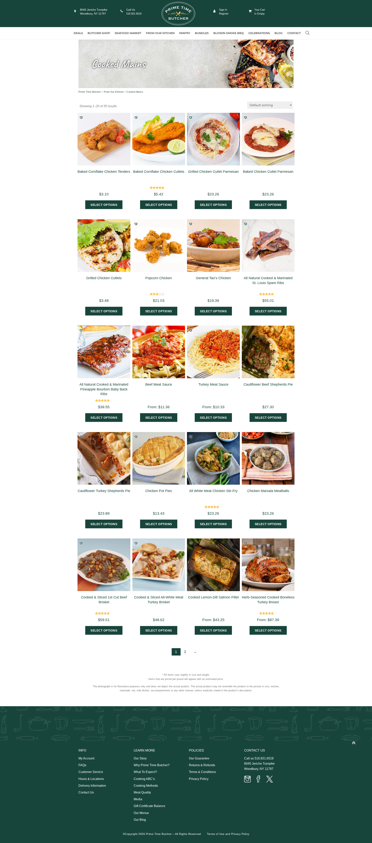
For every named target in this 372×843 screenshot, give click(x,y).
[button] (81, 117)
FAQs (82, 765)
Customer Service (90, 772)
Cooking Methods (146, 785)
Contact (294, 33)
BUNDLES (202, 33)
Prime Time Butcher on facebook (258, 779)
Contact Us (86, 792)
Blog (279, 33)
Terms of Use (215, 833)
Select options (103, 204)
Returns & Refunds (202, 765)
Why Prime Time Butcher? (152, 765)
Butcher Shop (99, 33)
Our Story (140, 758)
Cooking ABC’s (144, 779)
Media (138, 799)
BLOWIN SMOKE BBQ (228, 33)
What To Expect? (145, 772)
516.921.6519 (133, 13)
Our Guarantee (199, 758)
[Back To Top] (356, 741)
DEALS (78, 33)
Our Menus (141, 813)
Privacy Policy (198, 779)
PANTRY (184, 33)
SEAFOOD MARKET (128, 33)
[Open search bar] (307, 33)
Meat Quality (142, 792)
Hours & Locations (91, 779)
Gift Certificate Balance (149, 806)
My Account (86, 758)
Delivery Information (92, 785)
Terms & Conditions (202, 772)
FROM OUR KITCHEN (160, 33)
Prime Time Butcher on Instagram (247, 779)
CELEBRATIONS (259, 33)
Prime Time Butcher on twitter (269, 779)
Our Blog (140, 819)
